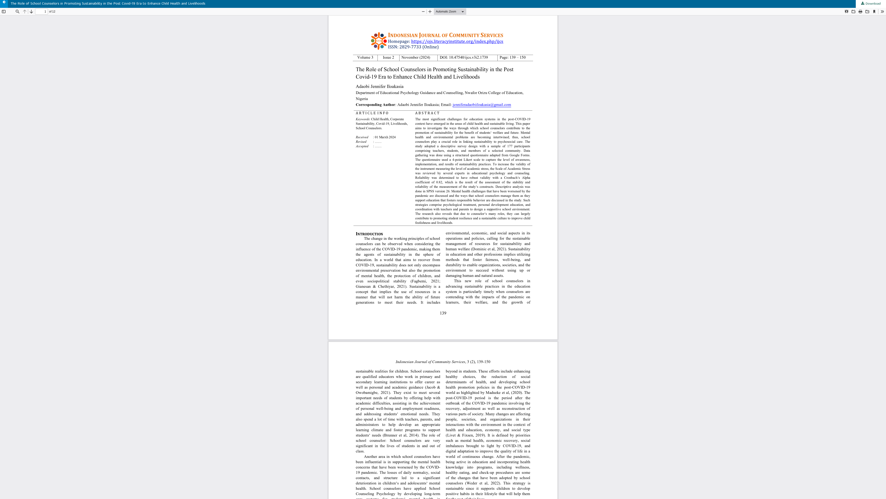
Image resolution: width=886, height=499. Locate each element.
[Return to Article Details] (4, 4)
